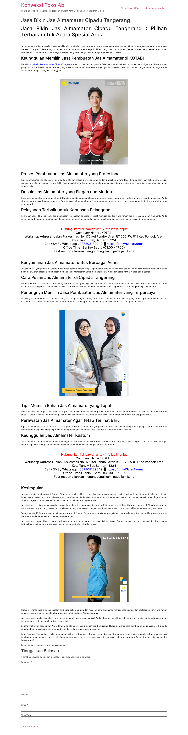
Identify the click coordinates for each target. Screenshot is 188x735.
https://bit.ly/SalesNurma (125, 244)
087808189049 (91, 244)
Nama (24, 695)
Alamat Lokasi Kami (130, 8)
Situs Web (26, 715)
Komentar (26, 662)
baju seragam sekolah (154, 8)
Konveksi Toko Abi (43, 5)
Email (24, 705)
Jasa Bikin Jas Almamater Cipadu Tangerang (51, 64)
